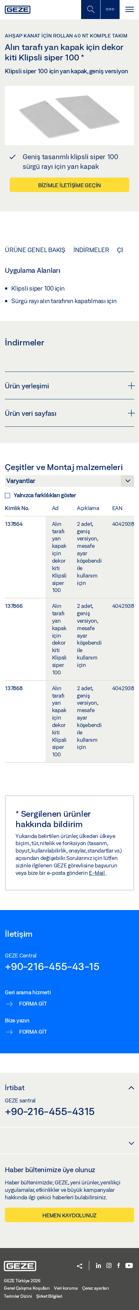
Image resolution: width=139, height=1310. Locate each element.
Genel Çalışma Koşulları (26, 1288)
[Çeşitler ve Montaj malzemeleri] (69, 482)
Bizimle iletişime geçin (69, 185)
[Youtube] (129, 1266)
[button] (79, 1266)
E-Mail (97, 873)
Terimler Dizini (18, 1296)
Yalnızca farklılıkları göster (45, 495)
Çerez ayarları (95, 1288)
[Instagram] (109, 1266)
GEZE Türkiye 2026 (22, 1280)
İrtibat (15, 1087)
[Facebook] (118, 1266)
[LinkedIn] (98, 1266)
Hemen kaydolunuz (69, 1215)
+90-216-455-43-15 (52, 966)
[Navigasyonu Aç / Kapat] (129, 9)
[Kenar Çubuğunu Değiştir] (110, 9)
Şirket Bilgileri (49, 1296)
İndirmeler (91, 249)
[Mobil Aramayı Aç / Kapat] (90, 9)
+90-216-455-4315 (50, 1111)
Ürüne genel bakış (35, 249)
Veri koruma (66, 1288)
